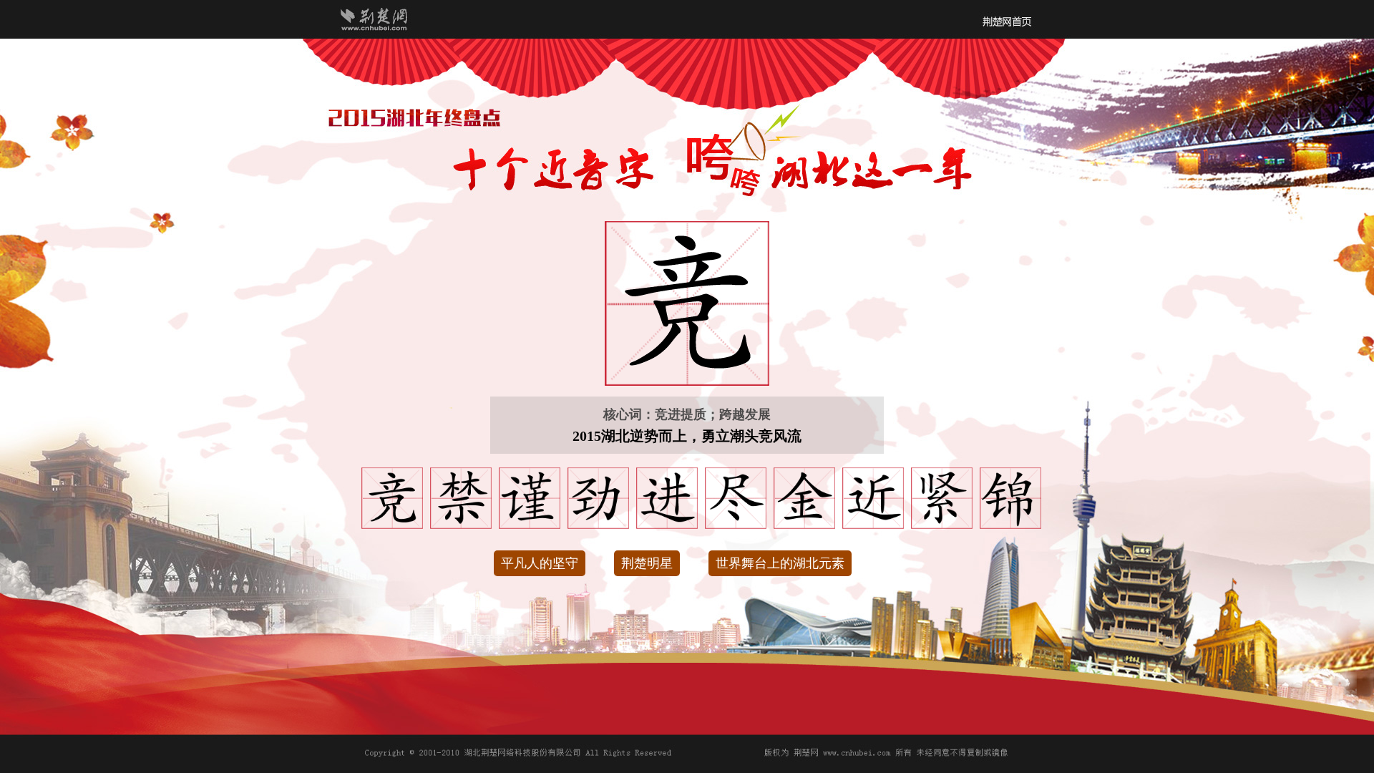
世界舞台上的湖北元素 (780, 563)
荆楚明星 (647, 563)
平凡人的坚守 (539, 563)
